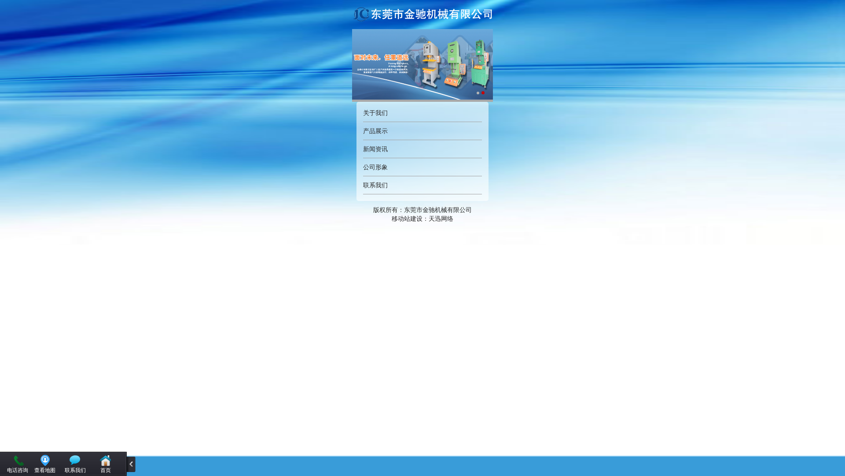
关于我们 (375, 112)
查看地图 (44, 470)
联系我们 (375, 185)
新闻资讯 (375, 148)
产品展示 (375, 130)
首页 (105, 470)
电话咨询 (17, 470)
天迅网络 (441, 218)
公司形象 (375, 167)
